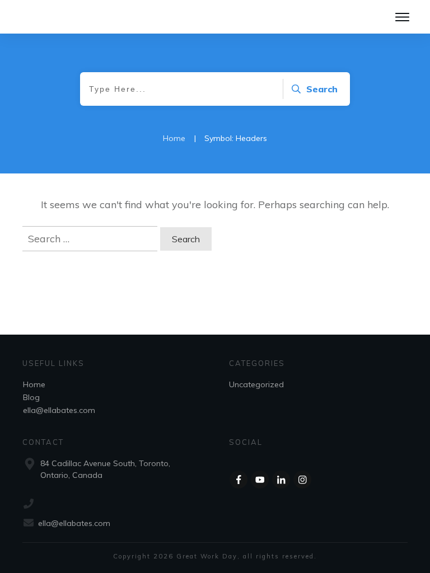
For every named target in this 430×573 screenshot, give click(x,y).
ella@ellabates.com (59, 410)
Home (34, 384)
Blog (31, 397)
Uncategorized (256, 384)
